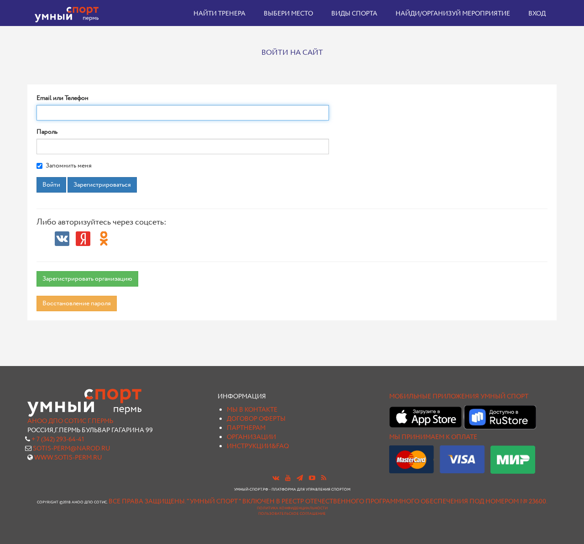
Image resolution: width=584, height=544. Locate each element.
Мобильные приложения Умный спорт (458, 396)
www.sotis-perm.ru (68, 457)
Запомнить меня (69, 165)
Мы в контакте (252, 409)
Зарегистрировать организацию (87, 278)
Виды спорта (354, 13)
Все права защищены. (147, 501)
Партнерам (246, 428)
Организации (251, 437)
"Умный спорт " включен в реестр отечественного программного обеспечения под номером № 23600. (367, 501)
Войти (51, 184)
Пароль (46, 131)
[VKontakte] (62, 238)
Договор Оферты (256, 419)
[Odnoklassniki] (104, 238)
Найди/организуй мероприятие (453, 13)
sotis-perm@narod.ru (71, 448)
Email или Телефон (62, 98)
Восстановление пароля (76, 303)
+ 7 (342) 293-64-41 (57, 439)
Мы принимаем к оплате (433, 437)
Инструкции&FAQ (258, 446)
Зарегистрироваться (102, 184)
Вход (537, 13)
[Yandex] (83, 238)
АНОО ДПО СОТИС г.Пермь (70, 421)
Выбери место (288, 13)
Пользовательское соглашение (292, 514)
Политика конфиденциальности (292, 508)
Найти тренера (219, 13)
